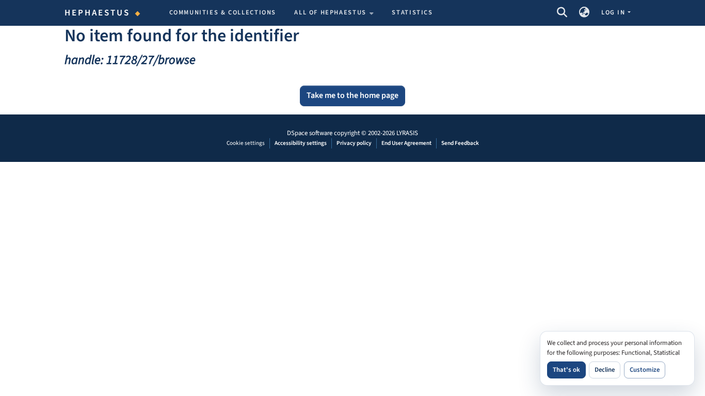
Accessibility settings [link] (301, 143)
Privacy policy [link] (354, 143)
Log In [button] (614, 12)
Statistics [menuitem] (412, 12)
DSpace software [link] (309, 133)
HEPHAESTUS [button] (98, 13)
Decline (605, 369)
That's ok (566, 369)
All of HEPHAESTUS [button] (330, 12)
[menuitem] (334, 13)
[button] (561, 13)
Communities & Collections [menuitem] (223, 12)
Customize (645, 369)
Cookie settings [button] (246, 143)
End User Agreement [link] (406, 143)
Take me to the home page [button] (352, 95)
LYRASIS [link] (407, 133)
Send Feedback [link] (460, 143)
